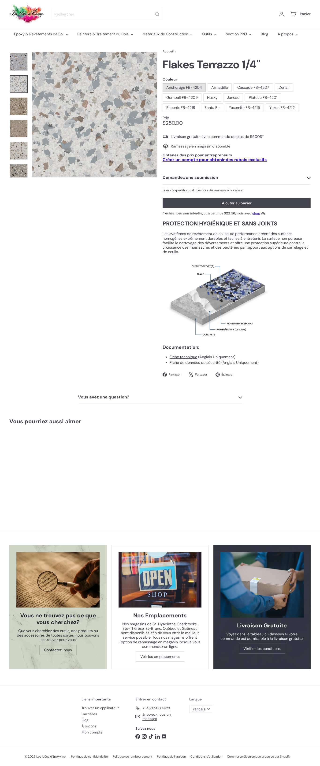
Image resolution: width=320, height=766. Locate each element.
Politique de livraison (171, 757)
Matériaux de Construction (165, 34)
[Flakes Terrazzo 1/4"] (34, 468)
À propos (286, 34)
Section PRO (237, 34)
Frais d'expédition (176, 190)
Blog (264, 34)
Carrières (89, 714)
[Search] (157, 14)
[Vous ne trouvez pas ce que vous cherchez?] (58, 580)
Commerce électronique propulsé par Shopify (258, 757)
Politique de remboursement (132, 757)
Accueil (168, 51)
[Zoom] (94, 114)
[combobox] (107, 14)
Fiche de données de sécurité (195, 362)
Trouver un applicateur (100, 708)
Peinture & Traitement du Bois (103, 34)
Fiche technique (183, 356)
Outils (207, 34)
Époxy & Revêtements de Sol (39, 34)
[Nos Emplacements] (160, 580)
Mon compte (92, 732)
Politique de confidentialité (89, 757)
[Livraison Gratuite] (262, 584)
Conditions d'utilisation (206, 757)
